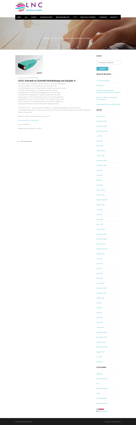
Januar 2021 (100, 327)
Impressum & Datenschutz (113, 422)
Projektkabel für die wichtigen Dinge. (108, 104)
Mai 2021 (99, 313)
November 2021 (101, 293)
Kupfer (33, 17)
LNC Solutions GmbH (26, 141)
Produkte (114, 17)
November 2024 (101, 165)
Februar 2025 (100, 151)
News (19, 17)
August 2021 (100, 298)
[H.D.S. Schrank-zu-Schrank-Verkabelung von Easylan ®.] (54, 65)
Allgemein (49, 38)
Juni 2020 (99, 362)
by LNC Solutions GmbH (30, 78)
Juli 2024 (99, 170)
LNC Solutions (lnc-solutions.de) (28, 120)
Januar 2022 (100, 283)
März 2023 (99, 224)
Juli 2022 (99, 259)
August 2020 (100, 352)
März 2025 (99, 146)
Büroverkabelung (62, 17)
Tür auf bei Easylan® (103, 81)
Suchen (102, 69)
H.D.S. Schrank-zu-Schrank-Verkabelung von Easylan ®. (73, 38)
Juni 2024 (99, 175)
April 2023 (99, 219)
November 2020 (101, 337)
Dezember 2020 (101, 332)
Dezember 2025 (101, 121)
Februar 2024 (100, 190)
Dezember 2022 (101, 234)
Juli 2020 (99, 357)
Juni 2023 (99, 210)
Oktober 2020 (100, 342)
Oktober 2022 (100, 244)
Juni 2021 (99, 308)
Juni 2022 (99, 264)
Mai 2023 (99, 214)
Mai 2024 (99, 180)
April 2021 (99, 318)
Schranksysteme (46, 17)
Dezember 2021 (101, 288)
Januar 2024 (100, 195)
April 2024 (99, 185)
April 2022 (99, 273)
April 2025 (99, 141)
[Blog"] (102, 411)
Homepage (103, 17)
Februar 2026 (100, 116)
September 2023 (102, 200)
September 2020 (102, 347)
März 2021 (99, 322)
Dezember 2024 (101, 160)
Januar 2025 (100, 156)
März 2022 (99, 278)
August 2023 (100, 205)
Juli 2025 (99, 136)
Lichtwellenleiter (101, 398)
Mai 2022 (99, 268)
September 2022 (102, 249)
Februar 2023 (100, 229)
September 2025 (102, 131)
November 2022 (101, 239)
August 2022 (100, 254)
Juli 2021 (99, 303)
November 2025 (101, 126)
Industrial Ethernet (88, 17)
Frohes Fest (100, 85)
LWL (26, 17)
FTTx (75, 17)
